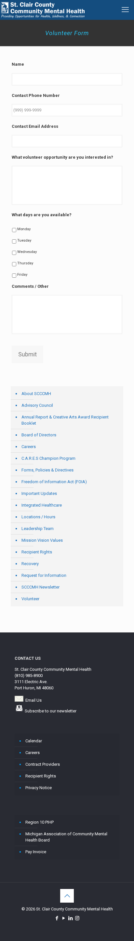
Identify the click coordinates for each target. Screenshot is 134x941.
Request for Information (43, 575)
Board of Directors (38, 434)
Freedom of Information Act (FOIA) (54, 481)
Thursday (25, 263)
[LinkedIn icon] (70, 918)
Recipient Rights (36, 552)
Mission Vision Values (42, 540)
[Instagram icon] (77, 918)
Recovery (30, 563)
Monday (24, 229)
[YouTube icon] (63, 918)
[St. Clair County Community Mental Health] (42, 10)
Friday (22, 274)
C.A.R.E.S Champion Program (48, 458)
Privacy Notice (38, 787)
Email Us (33, 700)
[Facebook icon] (56, 918)
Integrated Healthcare (41, 505)
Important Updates (39, 493)
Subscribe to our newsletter (50, 711)
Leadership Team (37, 528)
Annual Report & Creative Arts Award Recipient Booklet (65, 420)
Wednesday (27, 251)
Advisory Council (37, 405)
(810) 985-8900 (29, 675)
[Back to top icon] (67, 896)
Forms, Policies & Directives (47, 470)
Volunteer (30, 598)
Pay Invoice (35, 851)
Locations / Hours (38, 516)
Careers (28, 446)
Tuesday (24, 240)
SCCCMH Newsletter (40, 587)
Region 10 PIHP (39, 822)
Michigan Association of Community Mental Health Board (66, 836)
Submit (27, 354)
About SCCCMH (36, 393)
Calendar (33, 740)
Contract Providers (42, 764)
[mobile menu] (125, 9)
